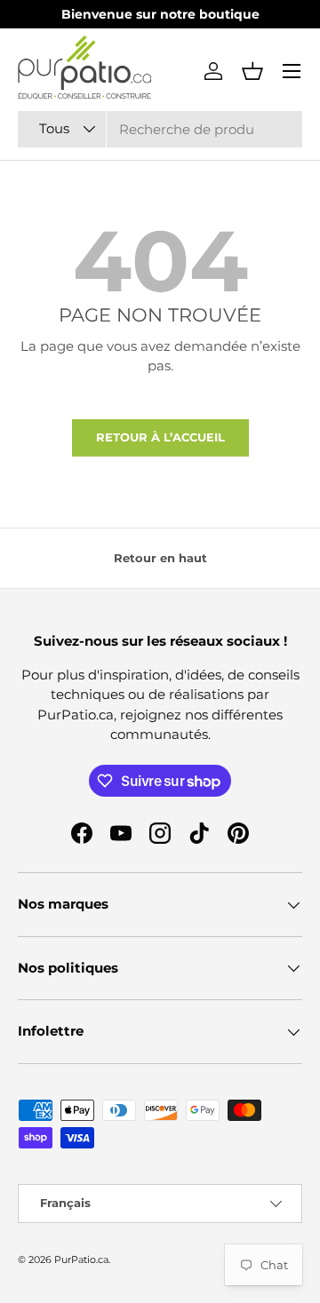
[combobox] (160, 129)
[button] (252, 71)
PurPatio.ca (81, 1259)
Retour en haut (160, 558)
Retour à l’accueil (160, 437)
